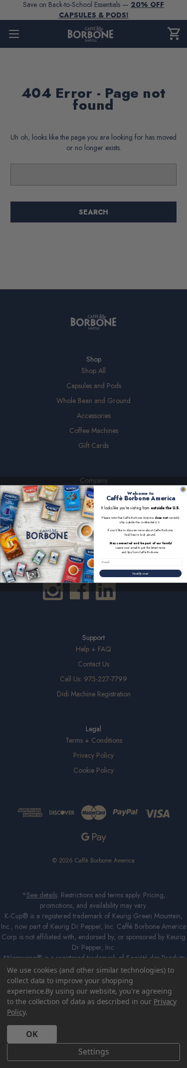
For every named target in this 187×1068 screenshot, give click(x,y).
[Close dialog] (183, 489)
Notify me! (140, 573)
